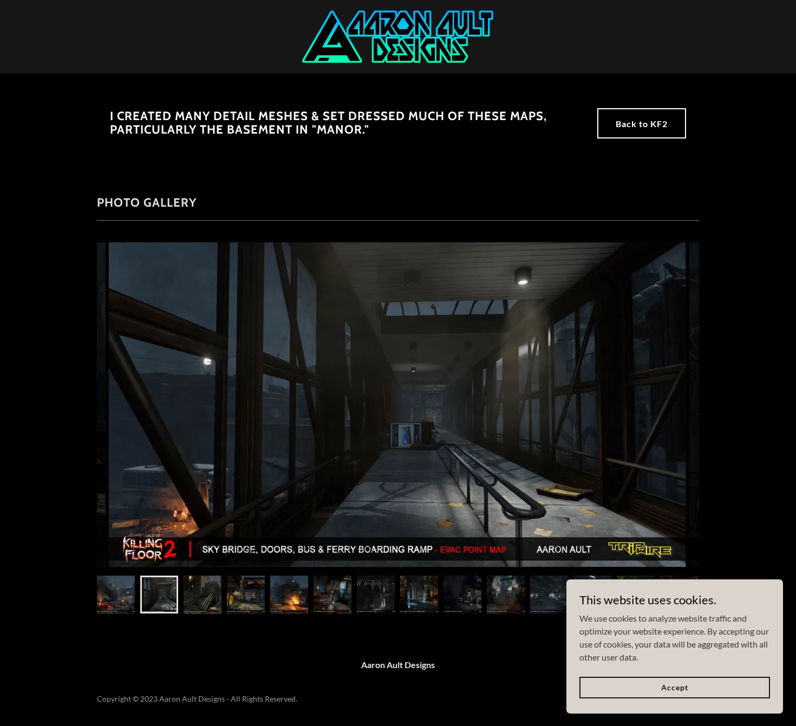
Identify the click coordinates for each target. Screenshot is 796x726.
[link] (398, 35)
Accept (674, 687)
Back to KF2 (642, 123)
